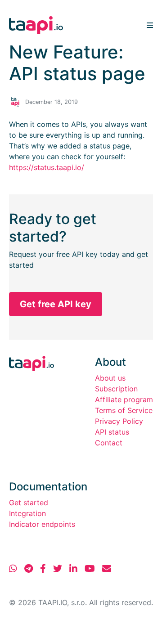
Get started (28, 502)
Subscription (116, 388)
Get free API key (55, 304)
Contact (108, 442)
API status (112, 431)
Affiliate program (124, 399)
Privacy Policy (119, 421)
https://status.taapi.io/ (46, 167)
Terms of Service (124, 410)
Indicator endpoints (42, 524)
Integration (27, 513)
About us (110, 377)
